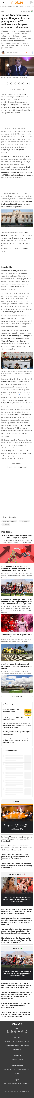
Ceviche (19, 6)
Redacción (14, 1059)
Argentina (14, 1041)
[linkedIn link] (26, 1031)
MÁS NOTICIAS (17, 696)
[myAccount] (31, 2)
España (26, 1041)
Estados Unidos (9, 1045)
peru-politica (6, 524)
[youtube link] (19, 1031)
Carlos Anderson (24, 521)
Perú (2, 11)
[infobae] (17, 2)
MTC (14, 6)
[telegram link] (22, 1031)
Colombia (20, 1041)
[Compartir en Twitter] (14, 83)
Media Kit (17, 1073)
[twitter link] (11, 1031)
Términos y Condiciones (10, 1083)
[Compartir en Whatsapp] (6, 83)
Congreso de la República (9, 521)
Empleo (21, 1059)
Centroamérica (25, 1045)
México (17, 1045)
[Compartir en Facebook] (10, 83)
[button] (2, 2)
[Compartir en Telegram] (22, 83)
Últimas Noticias (17, 1049)
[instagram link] (15, 1031)
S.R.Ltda (22, 395)
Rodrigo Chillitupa (13, 52)
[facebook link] (7, 1031)
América (7, 1041)
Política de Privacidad (24, 1083)
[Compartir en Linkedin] (18, 83)
